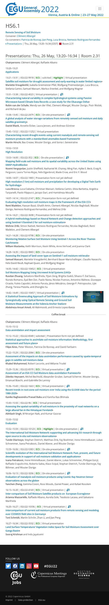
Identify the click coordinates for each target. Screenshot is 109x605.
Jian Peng (47, 39)
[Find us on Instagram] (29, 566)
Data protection (25, 600)
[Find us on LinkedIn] (22, 566)
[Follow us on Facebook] (15, 566)
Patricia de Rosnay (31, 39)
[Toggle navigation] (99, 8)
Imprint (9, 600)
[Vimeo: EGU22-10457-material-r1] (93, 296)
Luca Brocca (59, 39)
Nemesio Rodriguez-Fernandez (83, 39)
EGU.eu (41, 600)
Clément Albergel (26, 36)
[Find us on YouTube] (36, 566)
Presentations (14, 43)
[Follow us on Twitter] (8, 566)
